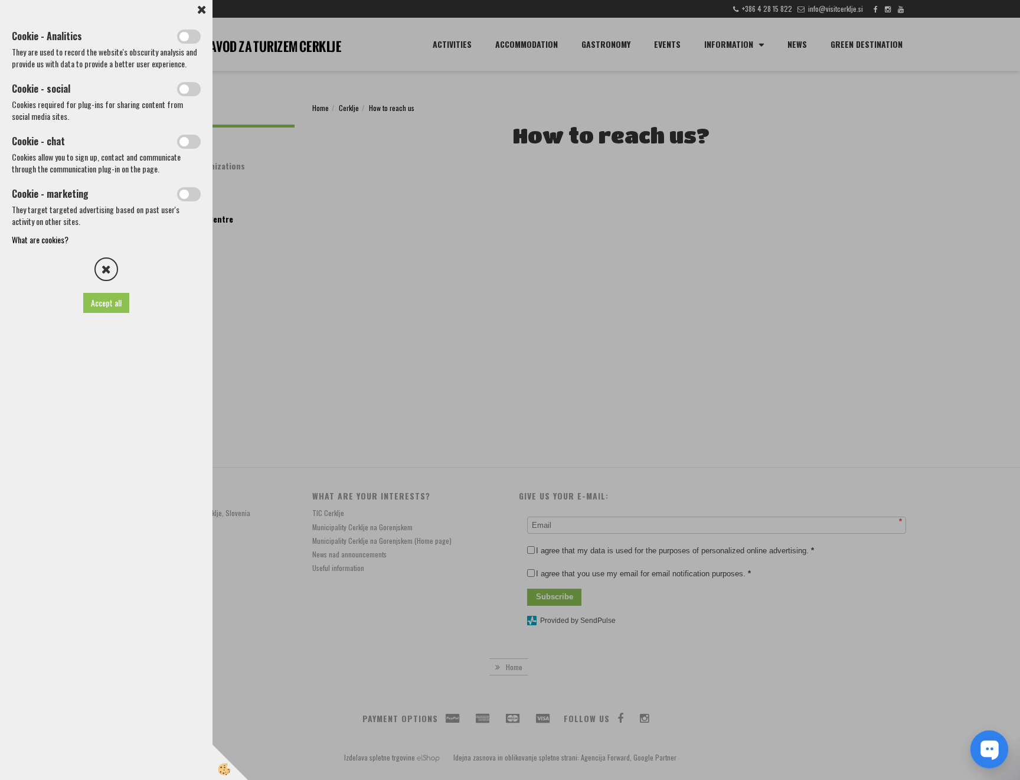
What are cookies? (40, 239)
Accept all (106, 302)
